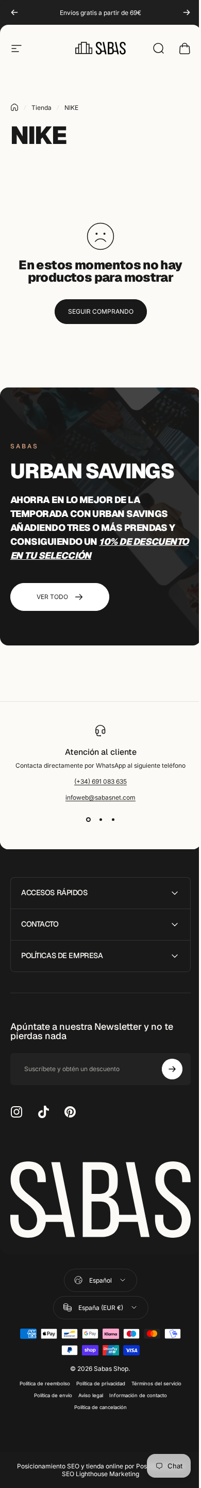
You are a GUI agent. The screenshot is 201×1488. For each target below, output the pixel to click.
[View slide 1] (88, 820)
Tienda (41, 107)
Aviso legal (87, 1392)
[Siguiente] (186, 12)
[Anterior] (14, 12)
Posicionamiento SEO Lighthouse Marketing (119, 1467)
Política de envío (49, 1392)
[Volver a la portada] (14, 107)
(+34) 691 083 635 (100, 781)
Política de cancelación (97, 1404)
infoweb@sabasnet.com (100, 797)
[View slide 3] (113, 820)
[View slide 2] (100, 820)
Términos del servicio (153, 1380)
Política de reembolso (41, 1380)
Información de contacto (134, 1392)
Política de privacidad (97, 1380)
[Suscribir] (164, 1069)
